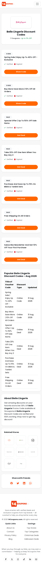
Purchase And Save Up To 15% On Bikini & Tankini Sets (20, 185)
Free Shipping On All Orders (17, 216)
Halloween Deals (31, 539)
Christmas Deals (31, 535)
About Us (10, 528)
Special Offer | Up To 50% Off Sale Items (20, 122)
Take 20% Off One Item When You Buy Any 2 (20, 153)
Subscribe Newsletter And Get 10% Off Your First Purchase (20, 246)
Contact (10, 531)
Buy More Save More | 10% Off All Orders (19, 90)
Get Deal (21, 135)
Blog (10, 539)
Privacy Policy (10, 535)
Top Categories (31, 531)
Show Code (21, 72)
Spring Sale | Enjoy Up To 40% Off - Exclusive (20, 58)
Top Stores (31, 528)
